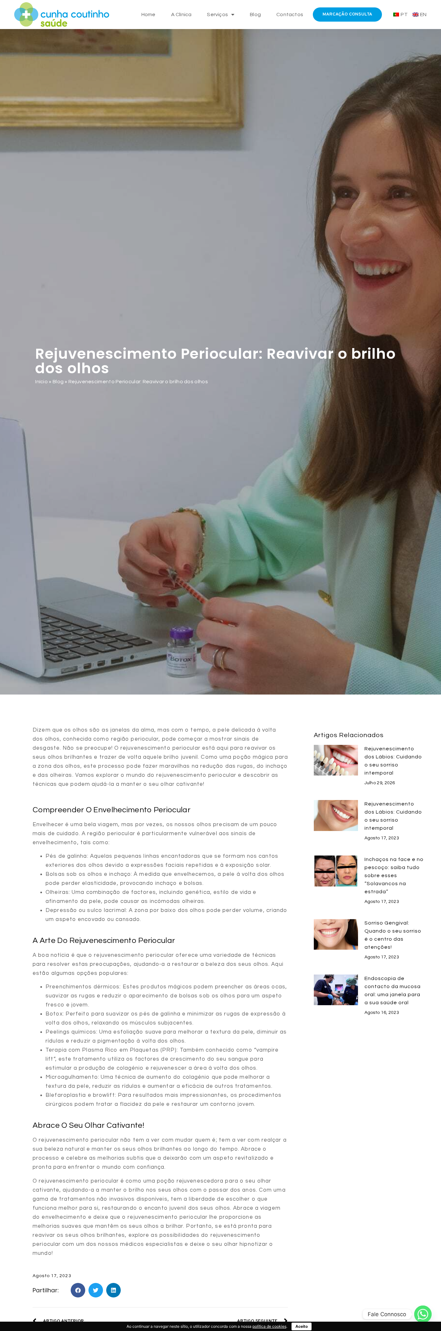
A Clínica (181, 14)
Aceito (301, 1326)
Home (148, 14)
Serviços (217, 14)
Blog (255, 14)
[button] (78, 1290)
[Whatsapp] (423, 1314)
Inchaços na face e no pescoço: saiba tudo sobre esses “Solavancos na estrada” (394, 875)
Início (41, 381)
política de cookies (269, 1326)
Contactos (289, 14)
